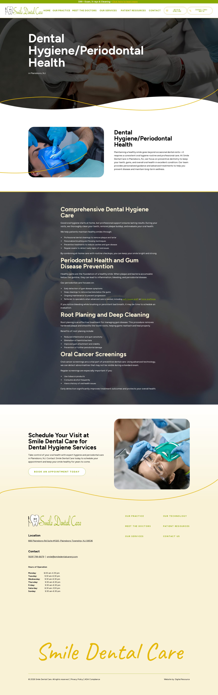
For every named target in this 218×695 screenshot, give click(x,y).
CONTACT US (171, 536)
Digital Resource (182, 679)
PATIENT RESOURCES (176, 526)
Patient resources (133, 10)
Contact (155, 10)
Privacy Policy (77, 679)
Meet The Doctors (84, 10)
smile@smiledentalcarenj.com (62, 556)
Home (47, 10)
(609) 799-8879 (36, 556)
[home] (24, 10)
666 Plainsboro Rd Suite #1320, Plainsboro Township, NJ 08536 (60, 540)
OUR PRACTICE (61, 10)
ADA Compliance (92, 679)
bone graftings (148, 299)
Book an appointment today (57, 471)
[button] (108, 10)
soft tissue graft (130, 299)
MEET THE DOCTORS (138, 526)
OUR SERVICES (108, 10)
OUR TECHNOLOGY (175, 516)
